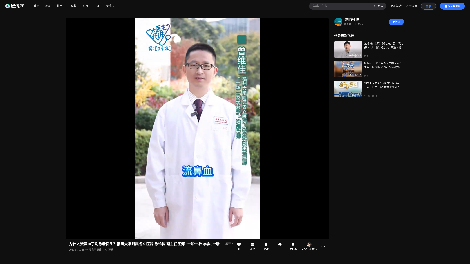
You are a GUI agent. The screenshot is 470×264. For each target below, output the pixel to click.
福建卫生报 (351, 19)
